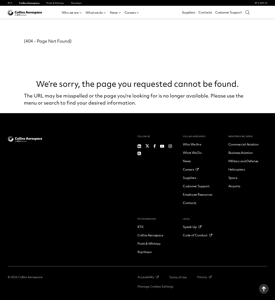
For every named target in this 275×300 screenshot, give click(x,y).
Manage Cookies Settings (155, 286)
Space (232, 178)
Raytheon (145, 252)
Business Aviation (240, 152)
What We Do (192, 152)
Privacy (202, 277)
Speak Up (190, 227)
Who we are (70, 12)
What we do (94, 12)
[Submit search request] (247, 12)
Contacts (205, 12)
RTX (141, 227)
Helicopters (236, 169)
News (114, 12)
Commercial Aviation (243, 144)
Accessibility (146, 277)
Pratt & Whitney (149, 243)
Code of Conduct (195, 235)
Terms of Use (178, 277)
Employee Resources (197, 194)
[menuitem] (72, 12)
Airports (234, 186)
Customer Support (228, 12)
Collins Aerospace (150, 235)
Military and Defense (243, 161)
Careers (130, 12)
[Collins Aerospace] (25, 12)
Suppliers (188, 12)
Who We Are (192, 144)
